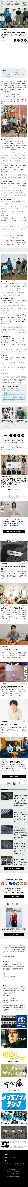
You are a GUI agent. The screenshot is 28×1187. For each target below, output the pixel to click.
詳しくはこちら (25, 4)
